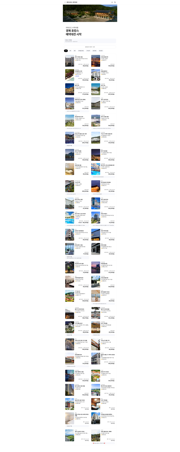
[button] (65, 2)
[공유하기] (112, 2)
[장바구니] (115, 2)
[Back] (65, 2)
